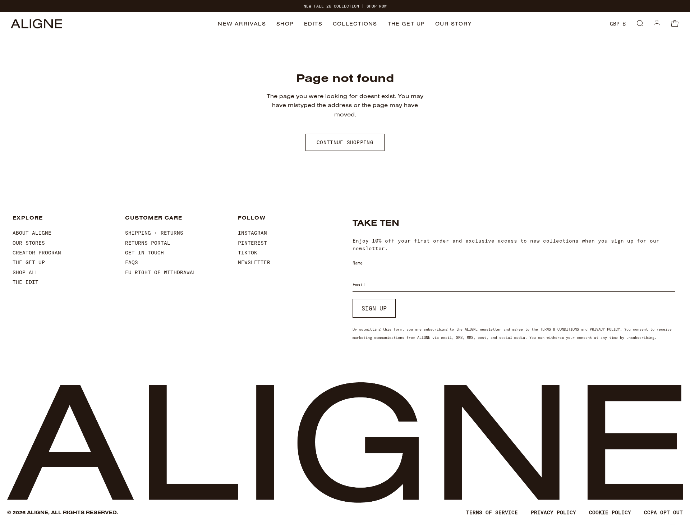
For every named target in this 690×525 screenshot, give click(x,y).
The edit (25, 282)
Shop (285, 23)
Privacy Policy (605, 329)
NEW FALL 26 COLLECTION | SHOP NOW (345, 6)
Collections (355, 23)
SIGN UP (374, 308)
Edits (313, 23)
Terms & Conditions (559, 329)
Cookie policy (610, 512)
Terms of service (492, 512)
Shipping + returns (154, 233)
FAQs (131, 262)
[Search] (640, 23)
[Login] (657, 23)
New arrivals (242, 23)
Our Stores (29, 243)
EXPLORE (28, 218)
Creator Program (37, 252)
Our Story (453, 23)
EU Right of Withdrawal (160, 272)
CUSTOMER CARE (153, 218)
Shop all (25, 272)
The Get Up (406, 23)
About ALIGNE (32, 233)
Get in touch (144, 252)
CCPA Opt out (663, 512)
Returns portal (147, 243)
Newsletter (254, 262)
